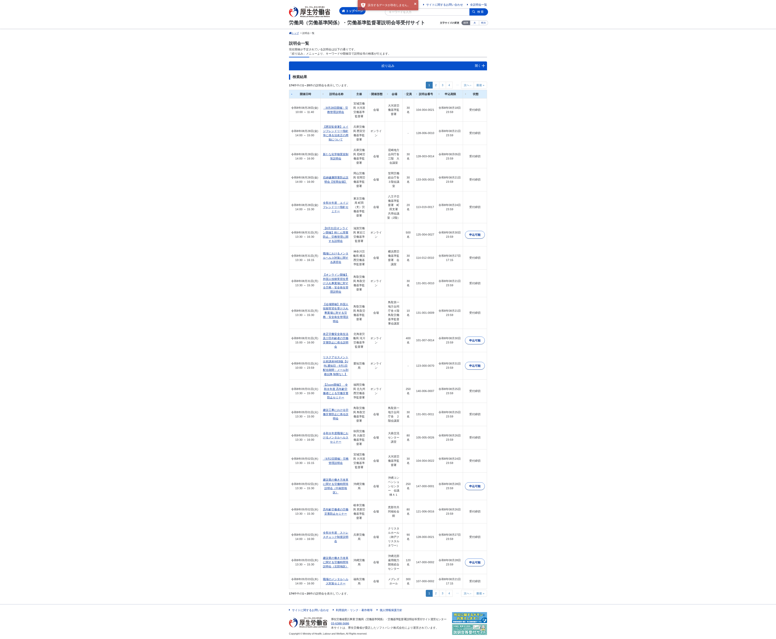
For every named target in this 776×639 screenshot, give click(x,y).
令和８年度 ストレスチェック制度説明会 (335, 537)
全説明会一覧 (478, 4)
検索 (480, 11)
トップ (295, 33)
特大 (483, 22)
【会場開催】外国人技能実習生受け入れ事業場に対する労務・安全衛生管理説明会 (335, 313)
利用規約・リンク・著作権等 (354, 610)
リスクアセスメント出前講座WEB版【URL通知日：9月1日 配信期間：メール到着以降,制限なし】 (335, 366)
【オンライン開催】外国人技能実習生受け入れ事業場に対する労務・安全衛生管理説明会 (335, 283)
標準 (465, 22)
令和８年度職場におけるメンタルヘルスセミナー (335, 437)
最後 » (480, 85)
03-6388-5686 (340, 623)
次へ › (467, 85)
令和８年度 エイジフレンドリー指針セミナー (335, 207)
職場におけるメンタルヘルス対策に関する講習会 (335, 258)
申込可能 (475, 234)
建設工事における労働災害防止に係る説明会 (335, 414)
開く (478, 65)
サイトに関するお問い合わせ (444, 4)
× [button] (415, 4)
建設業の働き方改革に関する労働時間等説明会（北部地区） (335, 562)
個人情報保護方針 (391, 610)
